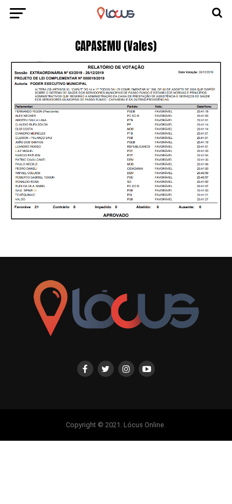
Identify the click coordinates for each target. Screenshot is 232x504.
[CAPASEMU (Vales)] (116, 217)
